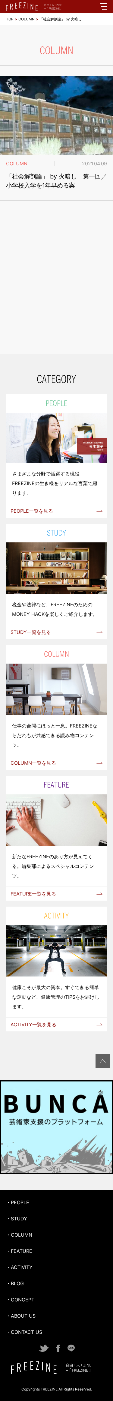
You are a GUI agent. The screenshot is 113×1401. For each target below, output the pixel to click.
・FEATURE (19, 1251)
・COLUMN (19, 1235)
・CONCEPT (20, 1300)
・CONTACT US (24, 1332)
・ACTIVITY (19, 1267)
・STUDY (16, 1219)
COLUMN (26, 19)
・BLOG (15, 1283)
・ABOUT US (21, 1316)
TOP (10, 19)
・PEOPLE (17, 1202)
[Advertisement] (56, 285)
